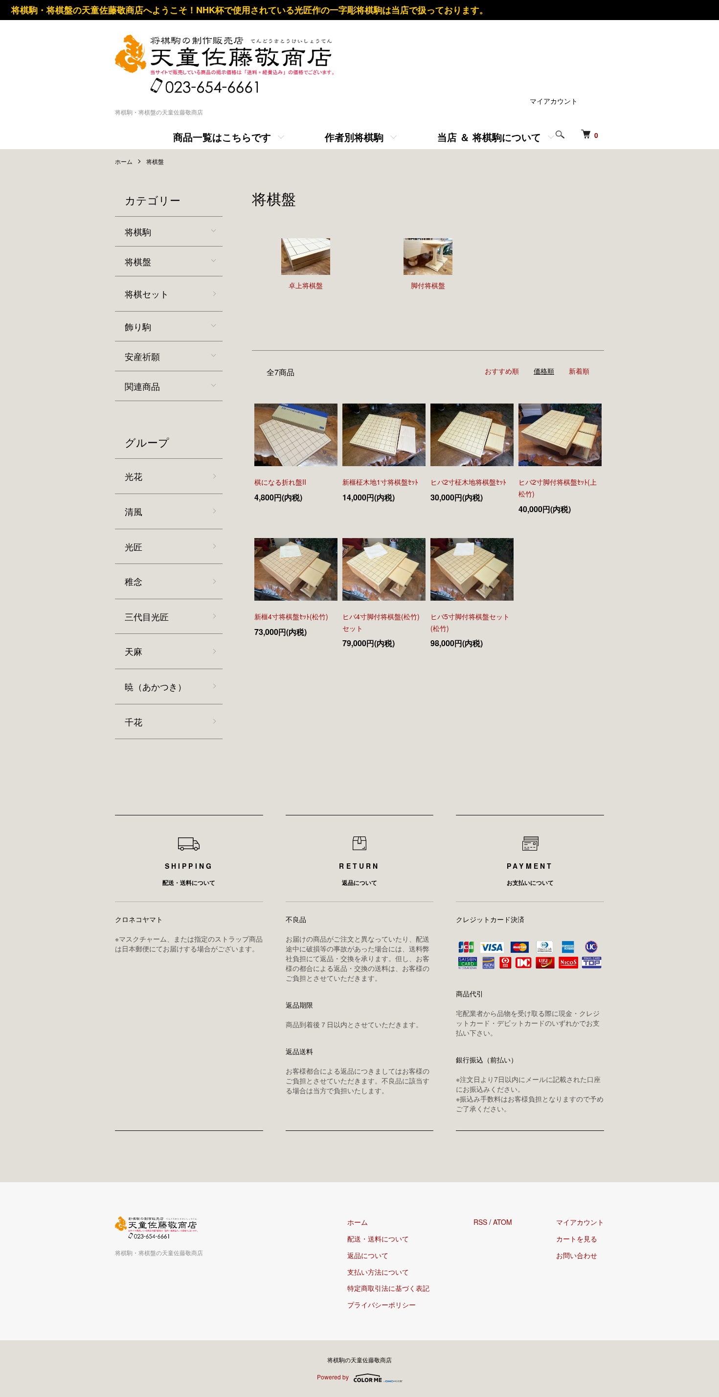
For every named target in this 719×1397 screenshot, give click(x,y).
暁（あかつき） (155, 686)
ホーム (124, 161)
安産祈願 (142, 356)
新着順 (579, 371)
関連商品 (142, 386)
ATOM (502, 1222)
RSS (480, 1222)
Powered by (333, 1377)
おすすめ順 (502, 371)
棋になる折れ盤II (280, 482)
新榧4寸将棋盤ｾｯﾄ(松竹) (291, 616)
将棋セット (147, 293)
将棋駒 (138, 231)
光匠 (133, 546)
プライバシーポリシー (381, 1304)
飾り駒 (138, 326)
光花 (133, 476)
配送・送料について (378, 1238)
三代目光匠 (147, 616)
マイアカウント (554, 101)
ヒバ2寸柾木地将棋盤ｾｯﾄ (468, 482)
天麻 (133, 651)
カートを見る (576, 1238)
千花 (133, 721)
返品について (367, 1255)
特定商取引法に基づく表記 (388, 1288)
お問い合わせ (576, 1255)
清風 (133, 511)
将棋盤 (155, 161)
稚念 (133, 581)
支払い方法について (378, 1272)
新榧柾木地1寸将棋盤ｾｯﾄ (380, 482)
